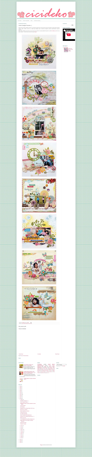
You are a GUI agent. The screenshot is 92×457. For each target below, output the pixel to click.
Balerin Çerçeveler (23, 417)
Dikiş (42, 369)
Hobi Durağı (66, 47)
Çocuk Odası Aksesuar (25, 323)
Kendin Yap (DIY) (26, 20)
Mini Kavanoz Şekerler (23, 409)
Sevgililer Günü (50, 368)
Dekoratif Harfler (49, 371)
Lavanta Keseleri (22, 405)
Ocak (21, 437)
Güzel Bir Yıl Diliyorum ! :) (24, 400)
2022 (20, 387)
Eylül (21, 428)
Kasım (22, 425)
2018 (20, 390)
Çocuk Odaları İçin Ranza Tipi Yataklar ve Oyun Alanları (28, 365)
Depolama (42, 372)
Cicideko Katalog (37, 20)
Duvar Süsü (30, 323)
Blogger (41, 444)
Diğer (45, 366)
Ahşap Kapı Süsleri (23, 422)
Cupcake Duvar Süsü (23, 412)
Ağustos (22, 429)
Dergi (45, 372)
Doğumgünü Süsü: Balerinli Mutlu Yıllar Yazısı (27, 408)
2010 (20, 440)
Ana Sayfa (19, 20)
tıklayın (35, 31)
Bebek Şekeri (43, 371)
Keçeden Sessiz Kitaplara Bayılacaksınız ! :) (27, 416)
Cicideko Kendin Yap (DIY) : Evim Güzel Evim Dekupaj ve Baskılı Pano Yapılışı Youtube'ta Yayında (29, 372)
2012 (20, 398)
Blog (31, 20)
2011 (20, 439)
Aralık (22, 399)
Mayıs (22, 433)
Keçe (46, 367)
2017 (20, 391)
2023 (20, 386)
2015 (20, 394)
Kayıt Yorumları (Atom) (24, 355)
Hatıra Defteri (46, 369)
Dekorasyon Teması (45, 370)
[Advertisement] (68, 71)
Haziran (22, 432)
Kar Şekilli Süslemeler (23, 413)
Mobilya (50, 369)
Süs (50, 370)
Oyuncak (38, 369)
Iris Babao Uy (53, 30)
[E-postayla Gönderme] (30, 322)
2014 (20, 395)
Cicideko (39, 364)
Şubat (22, 436)
